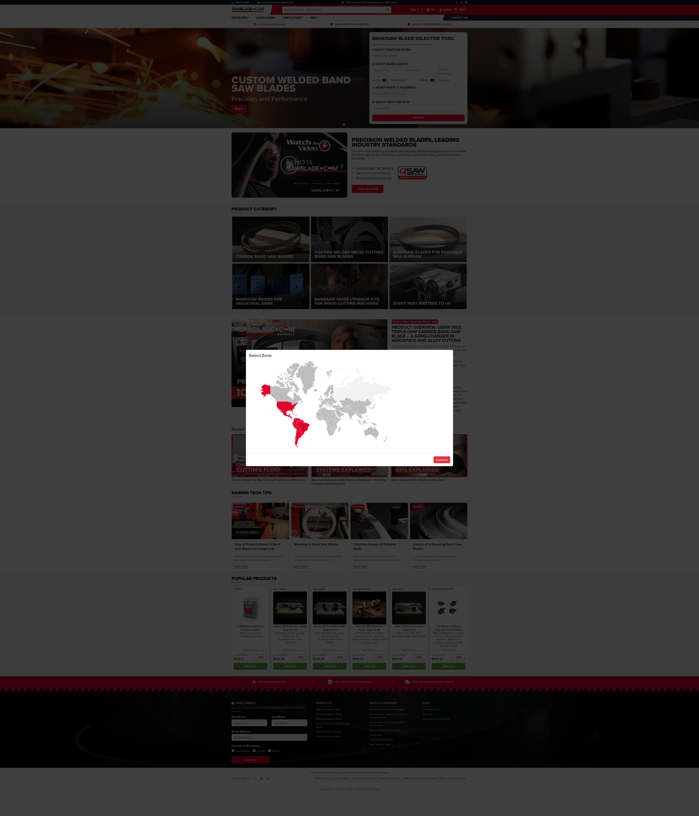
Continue (442, 460)
